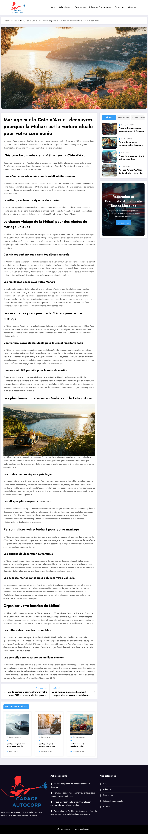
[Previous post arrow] (4, 692)
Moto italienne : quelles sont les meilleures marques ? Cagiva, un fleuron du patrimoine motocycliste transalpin (80, 745)
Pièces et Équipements (100, 7)
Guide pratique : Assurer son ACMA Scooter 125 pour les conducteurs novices (48, 745)
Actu (53, 7)
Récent (109, 117)
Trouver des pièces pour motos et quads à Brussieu (131, 130)
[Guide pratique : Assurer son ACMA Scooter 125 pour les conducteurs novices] (49, 724)
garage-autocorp (15, 737)
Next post (56, 688)
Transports (120, 7)
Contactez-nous (63, 829)
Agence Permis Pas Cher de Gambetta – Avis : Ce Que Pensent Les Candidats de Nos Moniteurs (130, 171)
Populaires (123, 117)
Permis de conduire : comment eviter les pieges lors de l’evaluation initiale (131, 144)
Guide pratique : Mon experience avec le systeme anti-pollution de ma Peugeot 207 (16, 745)
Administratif (65, 7)
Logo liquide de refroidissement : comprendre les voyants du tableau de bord (70, 693)
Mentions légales (82, 829)
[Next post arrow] (94, 692)
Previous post (41, 688)
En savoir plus (123, 222)
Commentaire (138, 117)
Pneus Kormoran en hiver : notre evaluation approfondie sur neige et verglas (131, 157)
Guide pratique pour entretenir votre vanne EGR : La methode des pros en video (27, 693)
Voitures (132, 7)
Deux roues (80, 7)
